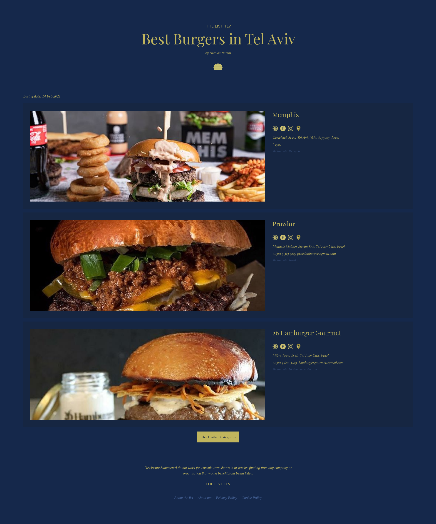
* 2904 (276, 144)
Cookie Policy (252, 498)
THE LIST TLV (218, 26)
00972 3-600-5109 (284, 362)
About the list (183, 498)
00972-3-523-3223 (283, 253)
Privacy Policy (226, 498)
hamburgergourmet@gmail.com (320, 362)
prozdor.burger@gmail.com (316, 253)
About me (204, 498)
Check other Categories (218, 437)
